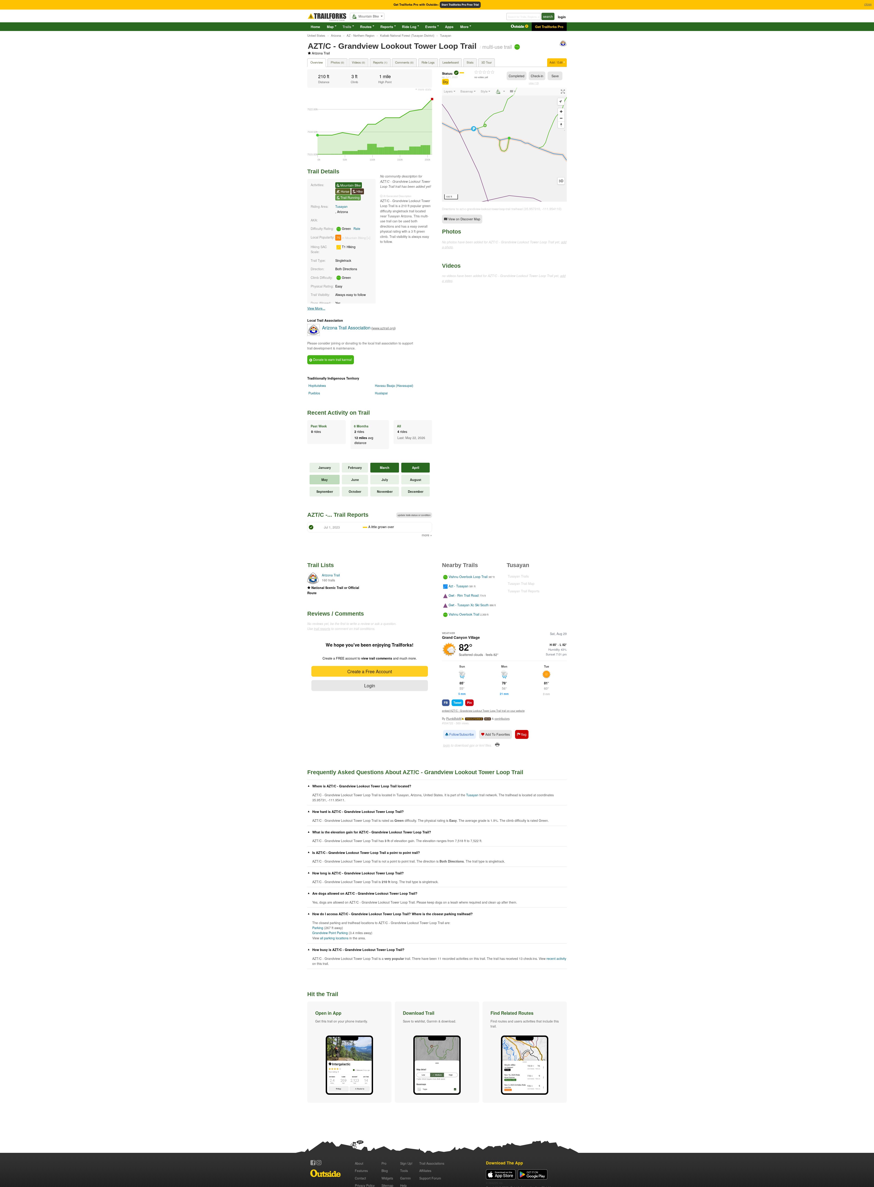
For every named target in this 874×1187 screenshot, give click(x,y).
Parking (317, 927)
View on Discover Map (463, 219)
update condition (414, 515)
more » (427, 535)
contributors (502, 719)
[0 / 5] (484, 72)
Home (315, 26)
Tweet (457, 702)
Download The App (504, 1163)
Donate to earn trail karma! (332, 359)
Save (555, 76)
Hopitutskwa (317, 385)
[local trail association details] (313, 334)
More (464, 26)
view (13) (534, 83)
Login (369, 685)
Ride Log (409, 26)
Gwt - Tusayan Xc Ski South (469, 605)
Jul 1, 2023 (451, 77)
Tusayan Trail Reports (523, 591)
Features (361, 1170)
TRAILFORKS (474, 719)
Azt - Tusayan (458, 586)
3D (561, 180)
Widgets (387, 1178)
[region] (504, 145)
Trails (347, 26)
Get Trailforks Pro (549, 26)
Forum (430, 1178)
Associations (431, 1163)
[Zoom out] (561, 118)
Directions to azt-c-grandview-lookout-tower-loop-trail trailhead (482, 209)
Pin (469, 702)
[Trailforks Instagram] (318, 1162)
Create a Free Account (369, 671)
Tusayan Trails (518, 576)
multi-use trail (497, 46)
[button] (349, 1052)
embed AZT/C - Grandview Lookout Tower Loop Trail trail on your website (483, 710)
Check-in (537, 76)
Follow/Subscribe (461, 734)
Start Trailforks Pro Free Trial (460, 5)
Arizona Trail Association (346, 327)
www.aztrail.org (383, 328)
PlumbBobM (453, 719)
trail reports (322, 628)
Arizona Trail (321, 53)
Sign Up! (406, 1163)
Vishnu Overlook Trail (464, 614)
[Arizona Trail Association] (563, 45)
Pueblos (314, 393)
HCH (487, 719)
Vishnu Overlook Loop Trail (468, 576)
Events (430, 26)
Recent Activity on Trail (338, 412)
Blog (384, 1170)
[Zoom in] (561, 111)
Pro (383, 1163)
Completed (516, 76)
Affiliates (425, 1170)
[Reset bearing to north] (561, 124)
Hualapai (381, 393)
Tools (404, 1170)
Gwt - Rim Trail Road (464, 595)
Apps (449, 26)
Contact (360, 1178)
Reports (386, 26)
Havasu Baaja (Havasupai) (394, 385)
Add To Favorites (497, 734)
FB (446, 702)
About (359, 1163)
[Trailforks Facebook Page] (312, 1162)
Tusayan (341, 206)
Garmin (405, 1178)
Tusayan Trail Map (521, 583)
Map (330, 26)
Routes (365, 26)
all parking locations (334, 938)
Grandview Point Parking (330, 932)
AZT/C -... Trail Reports (337, 514)
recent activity (556, 958)
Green (350, 228)
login (562, 17)
